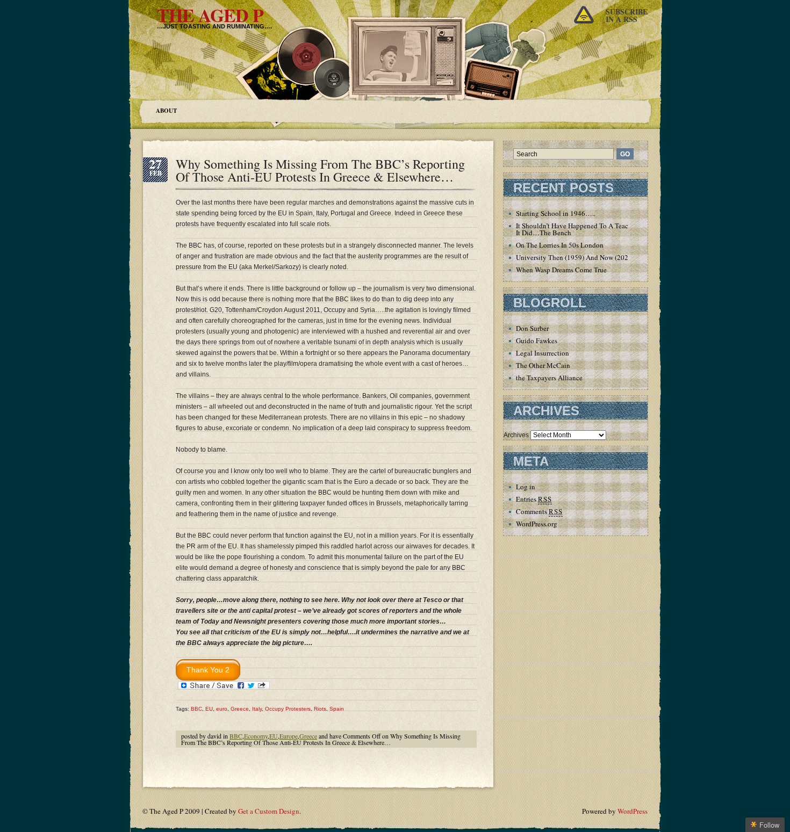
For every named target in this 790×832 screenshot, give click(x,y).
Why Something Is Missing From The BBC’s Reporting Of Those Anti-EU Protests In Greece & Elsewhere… (320, 170)
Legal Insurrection (542, 353)
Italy (257, 709)
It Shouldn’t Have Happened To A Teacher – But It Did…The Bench (585, 229)
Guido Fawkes (536, 340)
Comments (539, 511)
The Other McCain (543, 365)
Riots (320, 709)
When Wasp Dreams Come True (561, 269)
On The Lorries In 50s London (560, 245)
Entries (534, 499)
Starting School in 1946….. (555, 213)
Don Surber (532, 328)
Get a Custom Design (268, 811)
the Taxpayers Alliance (549, 377)
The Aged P (210, 15)
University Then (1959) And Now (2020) (575, 257)
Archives (516, 435)
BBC (196, 709)
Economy (256, 736)
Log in (525, 486)
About (166, 110)
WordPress (632, 811)
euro (221, 709)
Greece (240, 709)
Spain (336, 709)
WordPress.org (536, 524)
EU (209, 709)
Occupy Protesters (288, 709)
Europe (288, 736)
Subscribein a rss (627, 15)
